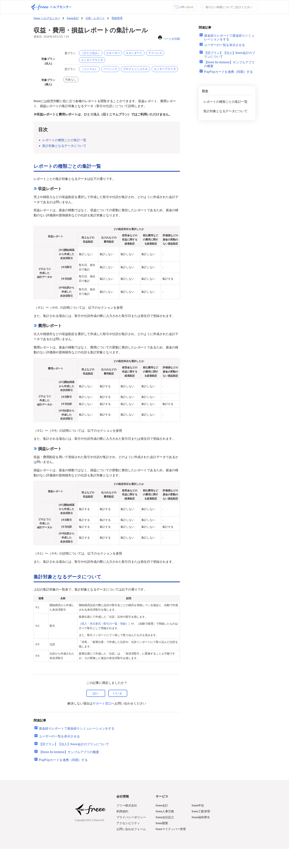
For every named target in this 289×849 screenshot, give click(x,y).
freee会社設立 (165, 817)
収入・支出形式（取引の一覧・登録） (105, 623)
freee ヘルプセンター (47, 18)
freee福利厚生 (201, 817)
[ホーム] (51, 7)
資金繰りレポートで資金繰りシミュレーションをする (76, 728)
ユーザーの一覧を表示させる (59, 736)
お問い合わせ (186, 7)
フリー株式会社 (126, 805)
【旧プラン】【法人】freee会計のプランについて (74, 744)
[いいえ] (117, 693)
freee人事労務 (165, 811)
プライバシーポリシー (131, 817)
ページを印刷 (171, 38)
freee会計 (73, 18)
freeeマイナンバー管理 (171, 829)
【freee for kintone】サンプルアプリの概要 (69, 752)
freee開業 (162, 823)
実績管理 (116, 18)
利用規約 (122, 811)
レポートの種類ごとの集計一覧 (225, 101)
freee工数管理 (201, 811)
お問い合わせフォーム (131, 829)
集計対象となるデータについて (225, 111)
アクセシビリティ (128, 823)
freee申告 (198, 805)
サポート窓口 (102, 703)
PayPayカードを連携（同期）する (63, 760)
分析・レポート (95, 18)
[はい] (95, 693)
